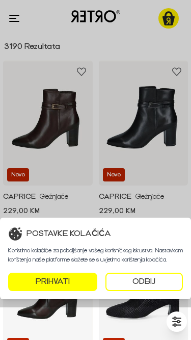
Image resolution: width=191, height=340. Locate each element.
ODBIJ (143, 281)
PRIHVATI (53, 281)
